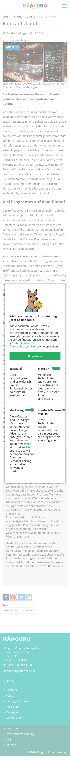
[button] (35, 356)
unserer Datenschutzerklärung (24, 344)
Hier (29, 447)
